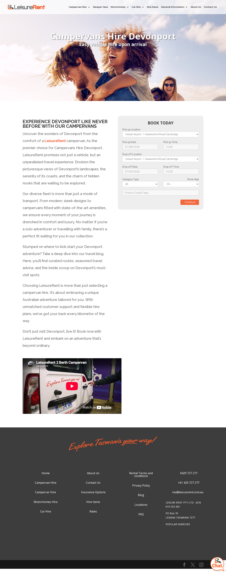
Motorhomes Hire (46, 502)
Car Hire (136, 7)
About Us (196, 7)
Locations (141, 505)
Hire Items (152, 7)
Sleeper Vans (100, 7)
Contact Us (210, 7)
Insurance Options (93, 492)
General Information (172, 7)
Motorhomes (118, 7)
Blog (141, 495)
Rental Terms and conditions (141, 474)
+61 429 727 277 (188, 483)
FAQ (141, 514)
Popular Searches (178, 524)
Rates (93, 511)
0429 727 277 (188, 473)
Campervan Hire (78, 7)
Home (46, 473)
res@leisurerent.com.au (187, 492)
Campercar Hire (45, 492)
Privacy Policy (141, 485)
